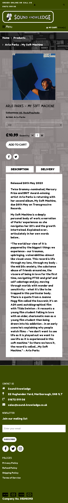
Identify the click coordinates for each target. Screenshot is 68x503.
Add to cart (18, 144)
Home (5, 37)
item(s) (57, 27)
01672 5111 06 (16, 399)
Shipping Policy (10, 473)
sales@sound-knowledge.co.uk (27, 405)
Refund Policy (9, 468)
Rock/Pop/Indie (31, 113)
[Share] (9, 157)
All (20, 113)
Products (19, 37)
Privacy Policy (10, 463)
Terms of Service (11, 478)
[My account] (34, 5)
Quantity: (24, 135)
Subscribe (9, 439)
